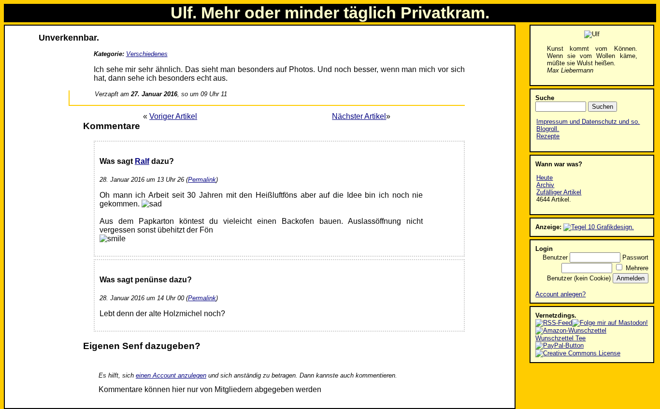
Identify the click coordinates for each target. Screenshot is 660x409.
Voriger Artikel (173, 116)
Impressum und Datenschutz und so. (588, 121)
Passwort (635, 257)
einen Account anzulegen (171, 375)
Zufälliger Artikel (558, 192)
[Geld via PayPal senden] (559, 345)
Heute (544, 177)
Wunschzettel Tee (560, 338)
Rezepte (548, 136)
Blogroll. (547, 128)
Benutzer (555, 257)
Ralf (142, 161)
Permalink (202, 179)
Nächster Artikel (359, 116)
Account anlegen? (560, 294)
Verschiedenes (147, 54)
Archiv (545, 185)
